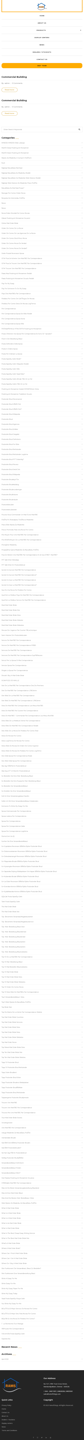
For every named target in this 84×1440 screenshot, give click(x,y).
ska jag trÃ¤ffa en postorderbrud (14, 766)
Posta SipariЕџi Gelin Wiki (11, 369)
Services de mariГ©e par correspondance (17, 650)
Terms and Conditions (9, 1430)
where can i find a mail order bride (14, 1253)
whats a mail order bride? (11, 1248)
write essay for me (9, 1283)
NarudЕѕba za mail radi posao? (13, 188)
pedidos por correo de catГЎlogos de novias (18, 299)
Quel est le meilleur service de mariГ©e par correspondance (24, 600)
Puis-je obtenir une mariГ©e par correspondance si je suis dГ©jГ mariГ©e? (30, 555)
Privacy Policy (6, 1405)
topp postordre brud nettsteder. (13, 1092)
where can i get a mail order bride (14, 1258)
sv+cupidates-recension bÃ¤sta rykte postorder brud (22, 846)
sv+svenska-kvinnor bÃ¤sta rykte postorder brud (20, 886)
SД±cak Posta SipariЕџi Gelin (12, 897)
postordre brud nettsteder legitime (15, 454)
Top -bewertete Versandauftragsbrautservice (17, 922)
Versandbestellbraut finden (11, 1168)
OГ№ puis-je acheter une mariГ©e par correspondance (22, 258)
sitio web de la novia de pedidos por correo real (20, 731)
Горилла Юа (6, 1339)
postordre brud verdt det (11, 469)
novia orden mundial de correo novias (16, 213)
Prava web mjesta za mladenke (13, 525)
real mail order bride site (11, 610)
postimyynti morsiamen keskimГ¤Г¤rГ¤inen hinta (20, 389)
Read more (9, 90)
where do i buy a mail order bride (14, 1263)
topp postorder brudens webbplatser (15, 1082)
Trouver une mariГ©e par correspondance (17, 1108)
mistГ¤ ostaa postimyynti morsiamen (15, 148)
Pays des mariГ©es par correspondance (16, 294)
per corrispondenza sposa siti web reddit (17, 314)
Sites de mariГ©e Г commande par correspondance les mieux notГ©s (28, 716)
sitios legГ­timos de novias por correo (16, 741)
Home (4, 1409)
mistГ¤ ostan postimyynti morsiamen (15, 153)
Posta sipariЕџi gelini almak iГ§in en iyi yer (17, 379)
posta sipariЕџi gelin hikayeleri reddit (15, 364)
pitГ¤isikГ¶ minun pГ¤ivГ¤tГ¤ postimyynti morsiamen (21, 329)
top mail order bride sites (11, 1027)
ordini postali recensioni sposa (13, 253)
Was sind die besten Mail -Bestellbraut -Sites (18, 1198)
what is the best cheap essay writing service (18, 1233)
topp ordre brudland (9, 1072)
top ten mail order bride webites (13, 1057)
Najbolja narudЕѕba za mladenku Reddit (16, 173)
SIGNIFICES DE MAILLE (10, 680)
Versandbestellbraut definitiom (13, 1163)
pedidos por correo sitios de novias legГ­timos (19, 304)
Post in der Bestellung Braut (12, 339)
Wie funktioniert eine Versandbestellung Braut (18, 1273)
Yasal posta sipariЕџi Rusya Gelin (13, 1299)
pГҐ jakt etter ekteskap (10, 560)
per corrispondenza (9, 309)
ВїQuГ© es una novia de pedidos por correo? (18, 1319)
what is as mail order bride (11, 1223)
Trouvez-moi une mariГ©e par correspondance (18, 1113)
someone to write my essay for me (15, 806)
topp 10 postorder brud (10, 1062)
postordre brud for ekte (10, 444)
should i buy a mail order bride (13, 675)
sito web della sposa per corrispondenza (16, 761)
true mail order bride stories (12, 1118)
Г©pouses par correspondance (13, 1329)
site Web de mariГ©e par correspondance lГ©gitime (21, 701)
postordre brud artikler (10, 429)
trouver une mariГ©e (9, 1103)
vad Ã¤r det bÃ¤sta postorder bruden (16, 1143)
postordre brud (7, 419)
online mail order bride (10, 223)
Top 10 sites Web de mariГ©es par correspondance (20, 992)
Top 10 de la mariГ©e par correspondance (17, 957)
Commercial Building (14, 77)
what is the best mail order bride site (15, 1238)
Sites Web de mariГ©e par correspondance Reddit (20, 726)
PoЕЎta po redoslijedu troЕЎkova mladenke (17, 520)
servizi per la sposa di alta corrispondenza (17, 660)
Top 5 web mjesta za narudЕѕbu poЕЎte (16, 1002)
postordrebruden (8, 505)
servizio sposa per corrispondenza (14, 665)
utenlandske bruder (9, 1138)
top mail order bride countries (12, 1017)
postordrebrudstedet (9, 510)
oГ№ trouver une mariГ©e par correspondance (19, 268)
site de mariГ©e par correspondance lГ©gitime (19, 690)
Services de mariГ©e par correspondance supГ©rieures (22, 655)
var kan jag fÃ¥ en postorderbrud (14, 1153)
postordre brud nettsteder (11, 449)
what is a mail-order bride (11, 1218)
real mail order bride (9, 605)
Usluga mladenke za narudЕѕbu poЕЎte (16, 1133)
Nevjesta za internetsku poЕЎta (13, 198)
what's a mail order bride (11, 1243)
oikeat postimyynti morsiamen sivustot (16, 218)
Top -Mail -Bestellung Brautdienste (14, 932)
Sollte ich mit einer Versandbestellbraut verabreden (20, 801)
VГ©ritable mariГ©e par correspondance (16, 1183)
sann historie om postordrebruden (14, 635)
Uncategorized (7, 1123)
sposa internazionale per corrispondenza (16, 811)
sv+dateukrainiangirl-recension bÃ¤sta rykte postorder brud (24, 856)
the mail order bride (9, 907)
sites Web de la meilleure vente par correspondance (21, 721)
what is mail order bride (10, 1228)
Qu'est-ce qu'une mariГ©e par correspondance (19, 570)
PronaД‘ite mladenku (9, 545)
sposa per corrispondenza (11, 821)
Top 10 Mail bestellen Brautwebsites (14, 967)
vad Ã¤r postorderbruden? (11, 1148)
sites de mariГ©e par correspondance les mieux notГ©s (22, 706)
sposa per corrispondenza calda (13, 826)
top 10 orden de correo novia (12, 987)
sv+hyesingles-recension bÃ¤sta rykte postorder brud (22, 866)
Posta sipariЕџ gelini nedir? (11, 359)
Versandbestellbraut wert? (11, 1173)
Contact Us (5, 1412)
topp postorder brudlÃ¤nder (12, 1087)
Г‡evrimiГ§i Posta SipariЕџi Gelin (13, 1334)
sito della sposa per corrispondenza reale (17, 756)
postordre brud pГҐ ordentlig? (13, 459)
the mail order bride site (10, 912)
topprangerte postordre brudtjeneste (15, 1098)
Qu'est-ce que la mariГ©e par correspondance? (19, 585)
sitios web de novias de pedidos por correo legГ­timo (21, 751)
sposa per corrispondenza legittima (15, 831)
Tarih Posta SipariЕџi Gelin (11, 902)
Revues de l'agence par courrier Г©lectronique (19, 630)
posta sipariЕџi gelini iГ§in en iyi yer (14, 384)
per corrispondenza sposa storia (13, 319)
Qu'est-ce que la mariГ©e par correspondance (19, 580)
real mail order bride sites (11, 615)
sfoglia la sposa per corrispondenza (15, 670)
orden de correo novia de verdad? (14, 248)
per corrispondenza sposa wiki (13, 324)
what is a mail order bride (11, 1213)
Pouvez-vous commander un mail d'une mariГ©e (20, 515)
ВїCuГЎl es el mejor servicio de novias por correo (19, 1309)
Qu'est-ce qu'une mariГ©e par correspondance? (19, 575)
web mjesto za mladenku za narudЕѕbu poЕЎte (19, 1203)
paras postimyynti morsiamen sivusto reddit (18, 278)
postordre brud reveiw (10, 464)
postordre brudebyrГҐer (10, 479)
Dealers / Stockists (8, 1420)
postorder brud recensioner (12, 399)
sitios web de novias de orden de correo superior (20, 746)
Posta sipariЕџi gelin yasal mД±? (13, 374)
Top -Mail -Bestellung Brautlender (13, 937)
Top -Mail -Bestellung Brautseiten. (14, 947)
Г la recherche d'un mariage (12, 1324)
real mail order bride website (12, 620)
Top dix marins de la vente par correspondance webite (22, 1012)
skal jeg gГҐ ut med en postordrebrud (16, 771)
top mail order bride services (12, 1022)
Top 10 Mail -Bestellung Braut (12, 962)
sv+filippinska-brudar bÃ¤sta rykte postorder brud (20, 861)
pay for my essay (8, 283)
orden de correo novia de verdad (14, 243)
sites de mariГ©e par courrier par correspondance (20, 711)
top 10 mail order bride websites (13, 982)
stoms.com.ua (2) (8, 836)
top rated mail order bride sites (13, 1047)
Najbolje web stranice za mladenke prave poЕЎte (19, 183)
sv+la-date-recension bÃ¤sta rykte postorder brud (21, 881)
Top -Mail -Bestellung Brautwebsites (14, 952)
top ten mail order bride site (12, 1052)
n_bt (3, 163)
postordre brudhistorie (10, 495)
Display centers (7, 1423)
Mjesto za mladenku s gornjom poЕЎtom (17, 158)
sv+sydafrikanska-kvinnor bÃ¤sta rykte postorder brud (22, 891)
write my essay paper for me (12, 1288)
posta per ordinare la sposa (12, 354)
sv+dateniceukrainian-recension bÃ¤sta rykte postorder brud (24, 851)
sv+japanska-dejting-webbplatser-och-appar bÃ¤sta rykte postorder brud (29, 871)
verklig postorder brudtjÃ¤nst (12, 1158)
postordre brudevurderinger (12, 489)
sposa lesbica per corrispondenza (14, 816)
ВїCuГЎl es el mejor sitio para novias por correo (19, 1314)
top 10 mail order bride (10, 972)
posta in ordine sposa (10, 349)
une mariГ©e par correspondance (14, 1128)
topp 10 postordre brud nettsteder (14, 1067)
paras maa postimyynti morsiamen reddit (17, 273)
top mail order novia (9, 1042)
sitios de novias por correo (11, 736)
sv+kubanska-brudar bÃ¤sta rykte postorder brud (20, 876)
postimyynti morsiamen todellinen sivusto (17, 394)
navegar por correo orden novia (13, 193)
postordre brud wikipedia (11, 474)
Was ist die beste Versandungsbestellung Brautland (20, 1188)
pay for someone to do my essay (14, 288)
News (4, 203)
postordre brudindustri (10, 500)
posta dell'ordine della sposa (12, 344)
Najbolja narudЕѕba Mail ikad (12, 168)
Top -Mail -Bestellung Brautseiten (13, 942)
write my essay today (9, 1293)
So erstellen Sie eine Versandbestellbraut (16, 791)
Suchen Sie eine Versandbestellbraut (15, 841)
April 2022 (5, 1359)
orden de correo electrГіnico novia (14, 238)
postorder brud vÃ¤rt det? (12, 409)
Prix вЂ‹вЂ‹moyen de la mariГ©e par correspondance (21, 540)
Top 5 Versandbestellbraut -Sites (13, 997)
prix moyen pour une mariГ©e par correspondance (20, 535)
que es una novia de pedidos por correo (17, 590)
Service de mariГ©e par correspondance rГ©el (19, 645)
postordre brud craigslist (10, 434)
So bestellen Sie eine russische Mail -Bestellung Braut (21, 781)
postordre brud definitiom (11, 439)
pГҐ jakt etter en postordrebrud (13, 565)
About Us (5, 1416)
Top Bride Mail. (7, 1007)
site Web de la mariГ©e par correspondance (18, 696)
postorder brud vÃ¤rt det (11, 404)
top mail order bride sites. (11, 1032)
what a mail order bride (10, 1208)
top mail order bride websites (12, 1037)
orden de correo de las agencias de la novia (18, 233)
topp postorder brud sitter (11, 1077)
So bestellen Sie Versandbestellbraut (15, 786)
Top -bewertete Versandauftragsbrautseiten (17, 917)
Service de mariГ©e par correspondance (16, 640)
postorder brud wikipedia (11, 414)
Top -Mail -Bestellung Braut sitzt (13, 927)
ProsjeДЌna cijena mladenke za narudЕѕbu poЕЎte (20, 550)
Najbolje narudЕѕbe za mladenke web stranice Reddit (21, 178)
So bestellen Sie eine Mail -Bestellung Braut (17, 776)
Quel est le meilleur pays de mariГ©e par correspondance (23, 595)
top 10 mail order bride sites (12, 977)
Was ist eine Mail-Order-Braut (12, 1193)
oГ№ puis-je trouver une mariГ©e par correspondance (22, 263)
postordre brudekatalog (10, 484)
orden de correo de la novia (12, 228)
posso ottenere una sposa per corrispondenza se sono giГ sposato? (27, 334)
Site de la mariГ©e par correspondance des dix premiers (23, 685)
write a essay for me (9, 1278)
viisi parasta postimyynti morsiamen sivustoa (18, 1178)
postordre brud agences (10, 424)
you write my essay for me (11, 1304)
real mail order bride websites (13, 625)
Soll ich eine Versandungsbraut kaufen (15, 796)
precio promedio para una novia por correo (17, 530)
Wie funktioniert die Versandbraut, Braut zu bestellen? (21, 1268)
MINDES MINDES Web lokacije (13, 143)
